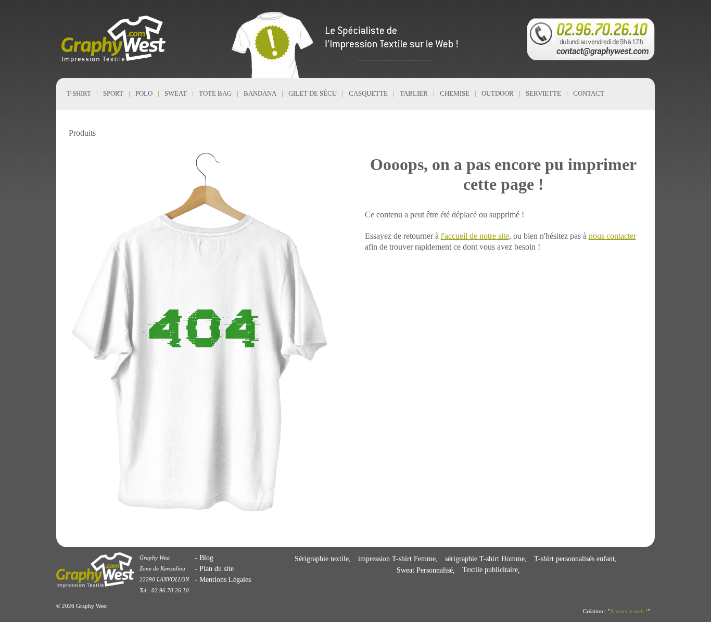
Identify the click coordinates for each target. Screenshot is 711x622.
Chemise (454, 93)
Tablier (414, 93)
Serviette (543, 93)
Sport (113, 93)
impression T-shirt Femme (397, 558)
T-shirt (79, 93)
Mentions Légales (225, 579)
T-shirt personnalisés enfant (574, 558)
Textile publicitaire (490, 570)
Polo (144, 93)
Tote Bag (215, 93)
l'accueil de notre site (475, 235)
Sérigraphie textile (322, 558)
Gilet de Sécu (312, 93)
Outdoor (497, 93)
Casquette (368, 93)
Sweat (175, 93)
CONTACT (588, 93)
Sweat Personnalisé (425, 570)
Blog (206, 557)
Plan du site (216, 568)
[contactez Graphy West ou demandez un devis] (591, 39)
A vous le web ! (628, 611)
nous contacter (612, 235)
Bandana (260, 93)
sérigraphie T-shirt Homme (485, 558)
